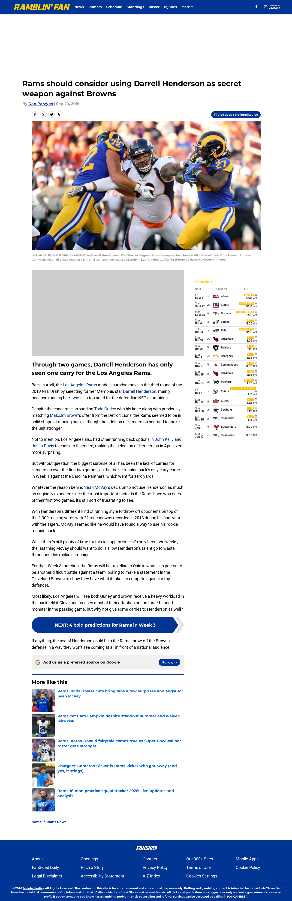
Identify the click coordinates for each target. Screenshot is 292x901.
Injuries (170, 7)
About (37, 858)
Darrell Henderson (139, 391)
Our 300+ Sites (199, 858)
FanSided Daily (45, 867)
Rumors (95, 7)
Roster (154, 7)
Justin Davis (43, 445)
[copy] (60, 114)
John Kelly (164, 439)
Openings (89, 858)
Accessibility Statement (102, 876)
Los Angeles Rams (80, 384)
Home (37, 822)
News (79, 7)
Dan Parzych (40, 104)
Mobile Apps (247, 858)
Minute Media (32, 888)
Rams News (56, 822)
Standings (135, 7)
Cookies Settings (201, 876)
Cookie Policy (248, 867)
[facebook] (257, 6)
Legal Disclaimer (47, 876)
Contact (150, 858)
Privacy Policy (155, 867)
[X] (266, 6)
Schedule (114, 7)
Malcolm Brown (64, 415)
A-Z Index (151, 876)
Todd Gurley (105, 408)
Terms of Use (198, 867)
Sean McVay (95, 487)
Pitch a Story (92, 867)
